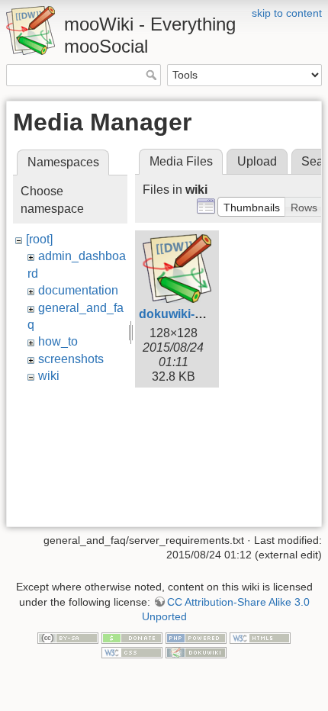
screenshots (71, 358)
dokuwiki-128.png (190, 313)
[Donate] (131, 637)
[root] (39, 239)
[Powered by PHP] (196, 637)
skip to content (287, 13)
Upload (257, 161)
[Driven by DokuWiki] (196, 651)
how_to (58, 341)
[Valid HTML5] (260, 637)
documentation (78, 290)
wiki (48, 375)
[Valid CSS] (131, 651)
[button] (251, 207)
